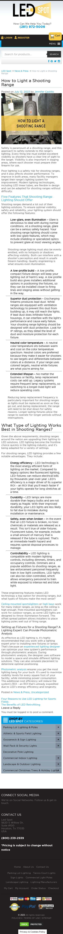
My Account (22, 888)
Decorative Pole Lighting (18, 752)
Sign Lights (16, 877)
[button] (52, 43)
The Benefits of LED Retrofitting (20, 704)
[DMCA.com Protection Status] (31, 923)
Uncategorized (40, 692)
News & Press (21, 692)
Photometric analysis (13, 669)
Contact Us (42, 867)
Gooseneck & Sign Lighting (31, 739)
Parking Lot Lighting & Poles (31, 727)
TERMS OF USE (32, 918)
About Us (28, 867)
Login (8, 37)
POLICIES (17, 918)
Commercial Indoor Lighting (31, 758)
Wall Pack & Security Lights (31, 745)
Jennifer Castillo (44, 91)
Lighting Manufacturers (44, 882)
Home (17, 867)
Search (54, 54)
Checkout (53, 888)
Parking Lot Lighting (19, 873)
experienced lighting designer (42, 646)
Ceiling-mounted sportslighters (19, 604)
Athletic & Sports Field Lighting (31, 733)
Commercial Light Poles (39, 877)
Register (23, 37)
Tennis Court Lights (44, 873)
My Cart (8, 888)
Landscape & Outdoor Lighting (31, 764)
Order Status (38, 888)
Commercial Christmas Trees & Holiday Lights (31, 770)
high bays (48, 604)
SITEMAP (46, 918)
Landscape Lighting (17, 882)
